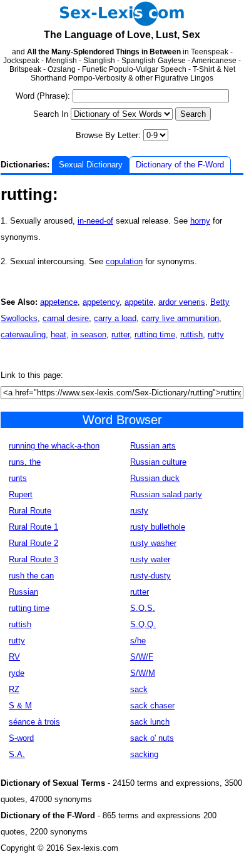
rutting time (155, 334)
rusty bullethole (157, 527)
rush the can (31, 575)
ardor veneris (181, 302)
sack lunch (150, 721)
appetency (101, 302)
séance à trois (34, 721)
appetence (59, 302)
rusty (139, 510)
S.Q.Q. (143, 624)
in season (88, 334)
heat (58, 334)
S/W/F (141, 656)
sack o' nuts (152, 738)
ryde (16, 673)
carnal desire (66, 318)
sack (139, 689)
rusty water (150, 559)
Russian (23, 592)
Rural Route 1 (33, 527)
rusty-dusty (150, 575)
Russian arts (153, 445)
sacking (144, 754)
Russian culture (158, 462)
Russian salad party (166, 494)
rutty (216, 334)
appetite (139, 302)
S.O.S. (142, 608)
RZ (14, 689)
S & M (20, 705)
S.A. (17, 754)
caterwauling (23, 334)
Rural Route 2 (33, 543)
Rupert (21, 494)
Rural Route (30, 510)
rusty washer (153, 543)
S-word (21, 738)
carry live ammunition (180, 318)
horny (200, 220)
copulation (124, 261)
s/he (138, 640)
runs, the (25, 462)
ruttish (191, 334)
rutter (120, 334)
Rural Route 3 (33, 559)
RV (14, 656)
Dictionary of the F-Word (180, 164)
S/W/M (142, 673)
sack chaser (152, 705)
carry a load (115, 318)
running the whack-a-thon (54, 445)
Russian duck (155, 478)
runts (18, 478)
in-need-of (95, 220)
